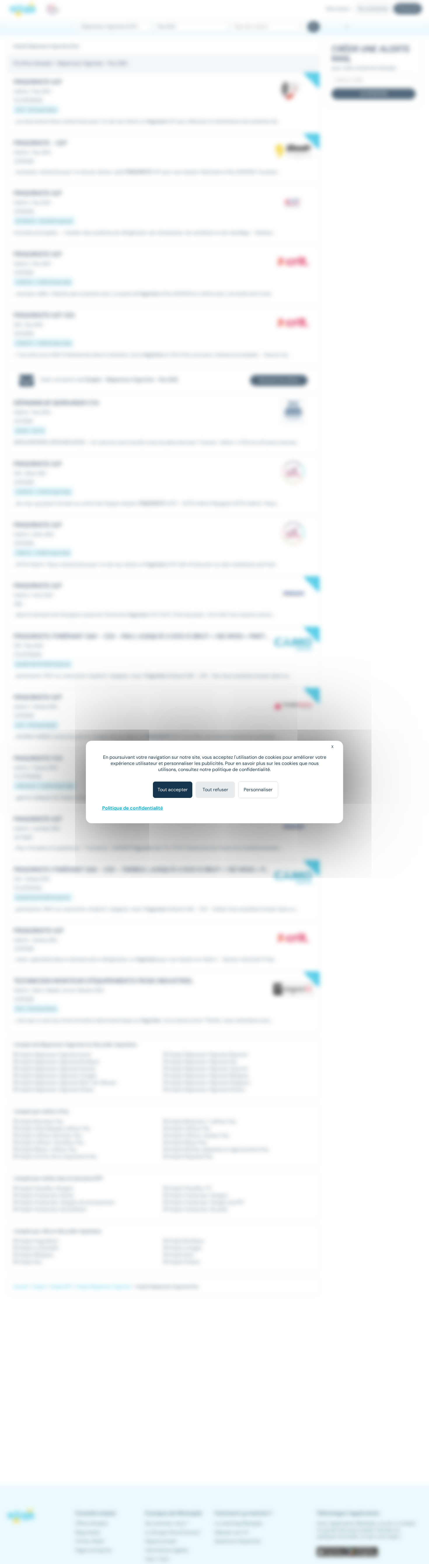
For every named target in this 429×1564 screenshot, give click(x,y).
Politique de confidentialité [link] (132, 808)
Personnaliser (258, 790)
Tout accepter (173, 790)
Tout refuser (215, 790)
